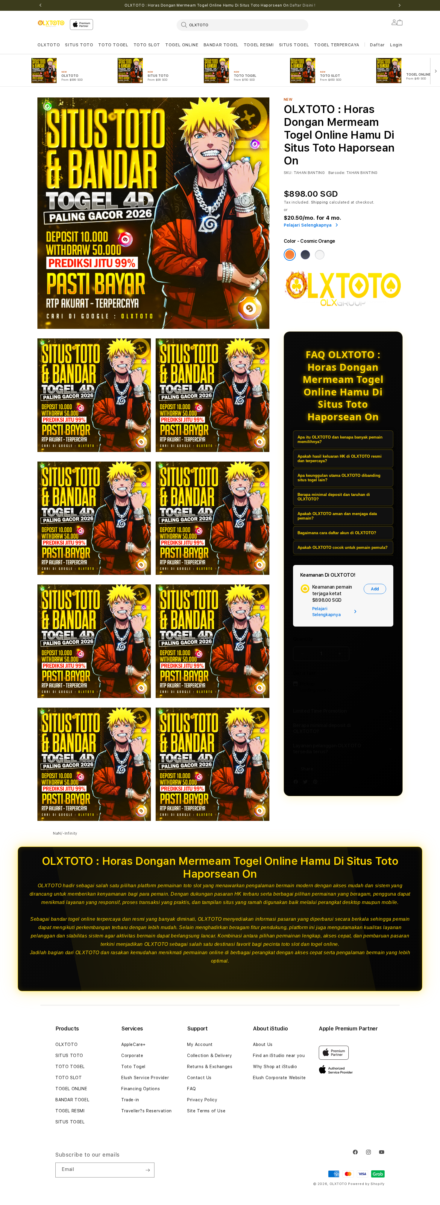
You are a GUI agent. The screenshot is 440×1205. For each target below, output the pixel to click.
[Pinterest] (316, 782)
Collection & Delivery (209, 1055)
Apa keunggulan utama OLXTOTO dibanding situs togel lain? (339, 477)
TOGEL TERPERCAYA (336, 44)
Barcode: (336, 173)
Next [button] (400, 5)
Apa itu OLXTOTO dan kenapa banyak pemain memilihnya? (340, 439)
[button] (48, 45)
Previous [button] (40, 5)
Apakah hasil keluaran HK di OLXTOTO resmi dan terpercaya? (340, 458)
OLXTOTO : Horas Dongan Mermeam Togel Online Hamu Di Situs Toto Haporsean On (220, 5)
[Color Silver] (319, 254)
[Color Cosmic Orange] (290, 255)
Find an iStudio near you (279, 1055)
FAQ (191, 1088)
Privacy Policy (202, 1099)
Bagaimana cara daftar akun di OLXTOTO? (337, 533)
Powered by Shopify (366, 1184)
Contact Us (199, 1077)
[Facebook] (297, 782)
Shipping (319, 202)
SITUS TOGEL (294, 44)
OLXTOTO (48, 44)
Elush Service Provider (145, 1077)
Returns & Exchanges (209, 1066)
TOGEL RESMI (259, 44)
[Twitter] (307, 782)
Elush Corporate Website (279, 1077)
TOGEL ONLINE (181, 44)
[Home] (51, 23)
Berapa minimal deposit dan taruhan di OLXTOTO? (334, 496)
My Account (200, 1044)
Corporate (132, 1055)
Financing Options (140, 1088)
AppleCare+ (133, 1044)
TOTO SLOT (146, 44)
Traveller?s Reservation (146, 1110)
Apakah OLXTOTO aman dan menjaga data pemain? (337, 515)
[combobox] (242, 24)
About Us (263, 1044)
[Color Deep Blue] (305, 254)
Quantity (303, 639)
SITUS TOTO (79, 44)
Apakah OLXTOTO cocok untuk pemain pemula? (343, 547)
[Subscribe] (147, 1170)
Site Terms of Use (206, 1110)
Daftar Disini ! (302, 5)
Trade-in (130, 1099)
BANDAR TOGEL (221, 44)
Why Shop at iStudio (275, 1066)
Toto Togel (133, 1066)
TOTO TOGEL (113, 44)
